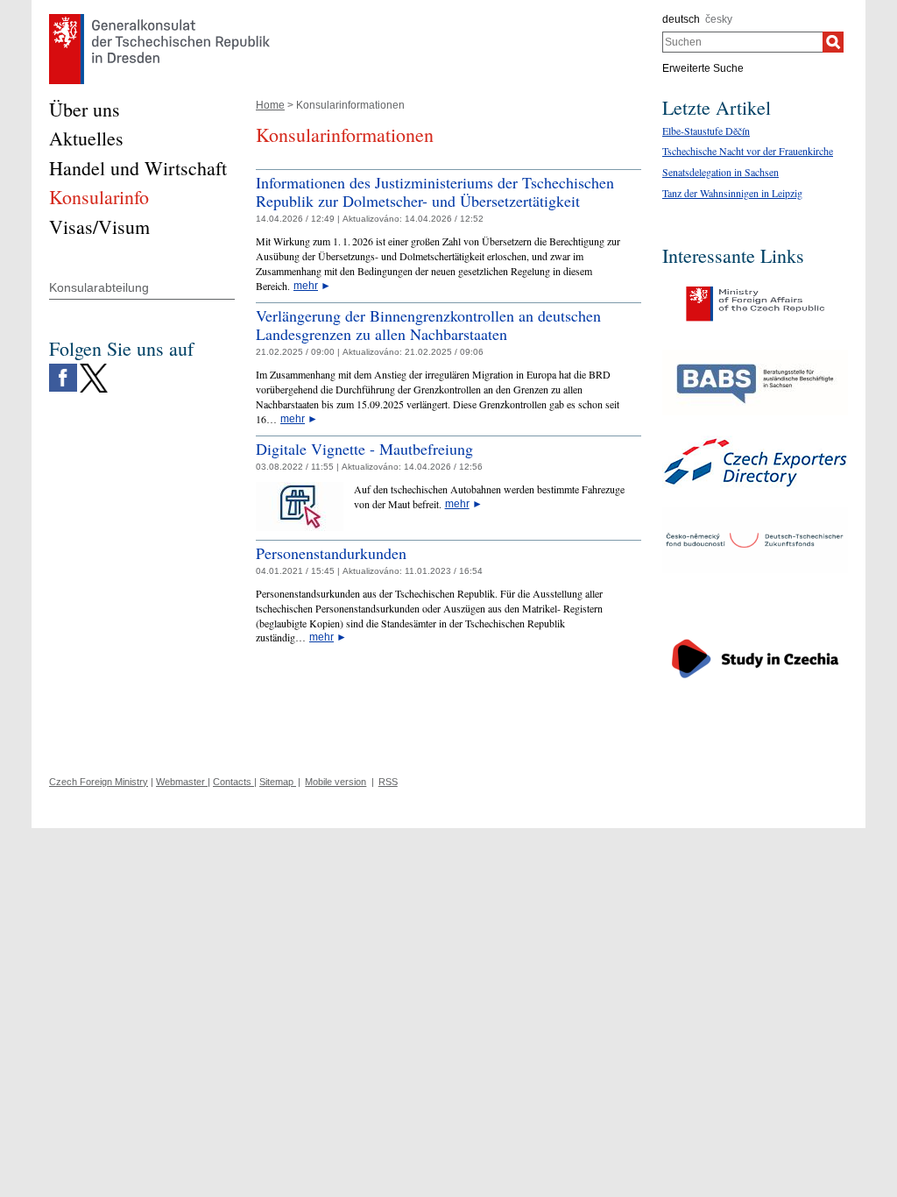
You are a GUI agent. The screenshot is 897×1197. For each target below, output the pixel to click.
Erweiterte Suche (703, 68)
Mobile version (335, 781)
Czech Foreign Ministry (98, 781)
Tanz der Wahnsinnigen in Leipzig (732, 193)
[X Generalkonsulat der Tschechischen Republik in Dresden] (94, 368)
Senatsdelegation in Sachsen (720, 172)
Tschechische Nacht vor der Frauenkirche (747, 151)
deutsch (681, 19)
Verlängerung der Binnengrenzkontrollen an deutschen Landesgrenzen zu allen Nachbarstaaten (428, 325)
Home (270, 105)
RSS (388, 781)
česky (718, 19)
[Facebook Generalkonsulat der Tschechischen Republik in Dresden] (63, 368)
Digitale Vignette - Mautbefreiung (364, 448)
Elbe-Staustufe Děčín (706, 131)
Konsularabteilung (99, 287)
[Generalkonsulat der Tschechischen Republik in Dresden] (159, 18)
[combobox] (742, 42)
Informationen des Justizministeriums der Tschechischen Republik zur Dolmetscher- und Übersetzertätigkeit (435, 192)
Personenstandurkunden (331, 552)
